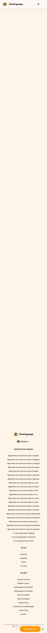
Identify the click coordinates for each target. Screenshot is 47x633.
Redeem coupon (23, 583)
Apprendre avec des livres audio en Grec (23, 521)
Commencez (30, 629)
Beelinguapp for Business (23, 591)
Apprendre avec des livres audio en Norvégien (23, 518)
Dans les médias (23, 595)
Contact (23, 614)
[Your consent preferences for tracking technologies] (43, 629)
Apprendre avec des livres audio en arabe (23, 502)
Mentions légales (23, 599)
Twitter (23, 562)
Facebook (23, 554)
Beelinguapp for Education (23, 587)
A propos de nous (23, 579)
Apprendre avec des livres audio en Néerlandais (23, 514)
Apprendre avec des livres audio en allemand (23, 475)
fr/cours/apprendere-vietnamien (23, 537)
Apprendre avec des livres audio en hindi (23, 490)
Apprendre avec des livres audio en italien (23, 471)
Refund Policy (24, 603)
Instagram (23, 558)
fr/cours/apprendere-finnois (23, 541)
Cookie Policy (23, 610)
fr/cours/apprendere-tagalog (23, 533)
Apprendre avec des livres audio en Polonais (23, 510)
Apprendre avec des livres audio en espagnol (24, 460)
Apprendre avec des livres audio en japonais (23, 479)
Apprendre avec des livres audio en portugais (23, 463)
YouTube (23, 566)
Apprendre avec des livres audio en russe (23, 483)
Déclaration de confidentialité (23, 606)
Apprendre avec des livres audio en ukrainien (24, 529)
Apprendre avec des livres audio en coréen (23, 498)
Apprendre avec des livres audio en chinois (23, 487)
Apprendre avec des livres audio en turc (23, 494)
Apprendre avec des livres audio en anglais (23, 456)
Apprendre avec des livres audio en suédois (23, 506)
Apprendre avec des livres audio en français (23, 467)
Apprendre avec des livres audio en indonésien (23, 525)
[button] (38, 4)
